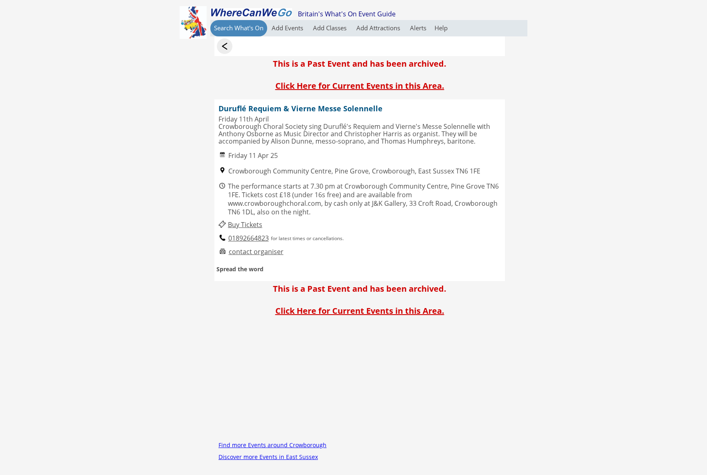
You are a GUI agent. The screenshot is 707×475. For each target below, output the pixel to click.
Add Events (288, 28)
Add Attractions (379, 28)
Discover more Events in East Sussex (268, 457)
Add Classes (330, 28)
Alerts (418, 28)
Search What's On (238, 28)
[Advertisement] (359, 381)
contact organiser (256, 252)
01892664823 (248, 238)
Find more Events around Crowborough (272, 445)
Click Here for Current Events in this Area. (359, 85)
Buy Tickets (245, 225)
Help (441, 28)
